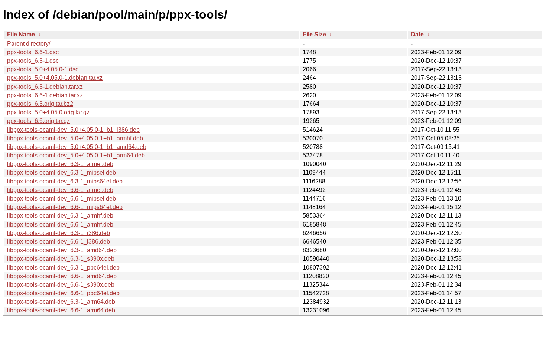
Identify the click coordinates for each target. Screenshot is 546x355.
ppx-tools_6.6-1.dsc (33, 52)
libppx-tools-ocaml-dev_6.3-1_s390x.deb (60, 258)
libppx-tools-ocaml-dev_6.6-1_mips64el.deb (65, 207)
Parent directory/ (28, 43)
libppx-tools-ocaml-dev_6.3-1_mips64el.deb (65, 181)
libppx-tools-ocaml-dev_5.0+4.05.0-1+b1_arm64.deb (76, 155)
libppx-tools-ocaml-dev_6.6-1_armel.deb (60, 190)
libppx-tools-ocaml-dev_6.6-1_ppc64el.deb (63, 293)
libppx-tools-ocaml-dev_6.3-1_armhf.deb (60, 215)
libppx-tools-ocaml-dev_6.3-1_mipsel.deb (61, 172)
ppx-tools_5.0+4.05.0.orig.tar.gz (48, 112)
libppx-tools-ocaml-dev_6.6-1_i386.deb (58, 241)
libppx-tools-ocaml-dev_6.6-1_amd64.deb (62, 276)
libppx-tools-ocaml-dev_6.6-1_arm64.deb (61, 310)
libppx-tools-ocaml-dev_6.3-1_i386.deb (58, 233)
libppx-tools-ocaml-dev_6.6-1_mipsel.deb (61, 198)
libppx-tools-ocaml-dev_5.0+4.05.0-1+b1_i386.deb (73, 130)
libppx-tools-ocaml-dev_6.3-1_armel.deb (60, 164)
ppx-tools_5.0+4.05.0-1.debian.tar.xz (55, 78)
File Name (21, 34)
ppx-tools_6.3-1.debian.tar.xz (45, 87)
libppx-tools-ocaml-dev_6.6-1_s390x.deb (60, 284)
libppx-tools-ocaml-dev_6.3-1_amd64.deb (62, 250)
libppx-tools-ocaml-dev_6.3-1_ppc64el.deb (63, 267)
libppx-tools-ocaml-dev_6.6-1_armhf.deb (60, 224)
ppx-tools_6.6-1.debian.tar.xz (45, 95)
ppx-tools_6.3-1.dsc (33, 61)
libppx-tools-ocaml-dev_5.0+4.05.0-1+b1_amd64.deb (76, 147)
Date (417, 34)
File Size (314, 34)
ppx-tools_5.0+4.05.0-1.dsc (42, 69)
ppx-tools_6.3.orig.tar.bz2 (40, 104)
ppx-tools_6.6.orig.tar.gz (38, 121)
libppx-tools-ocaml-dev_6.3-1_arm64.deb (61, 302)
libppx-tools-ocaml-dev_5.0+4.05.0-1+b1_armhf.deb (75, 138)
